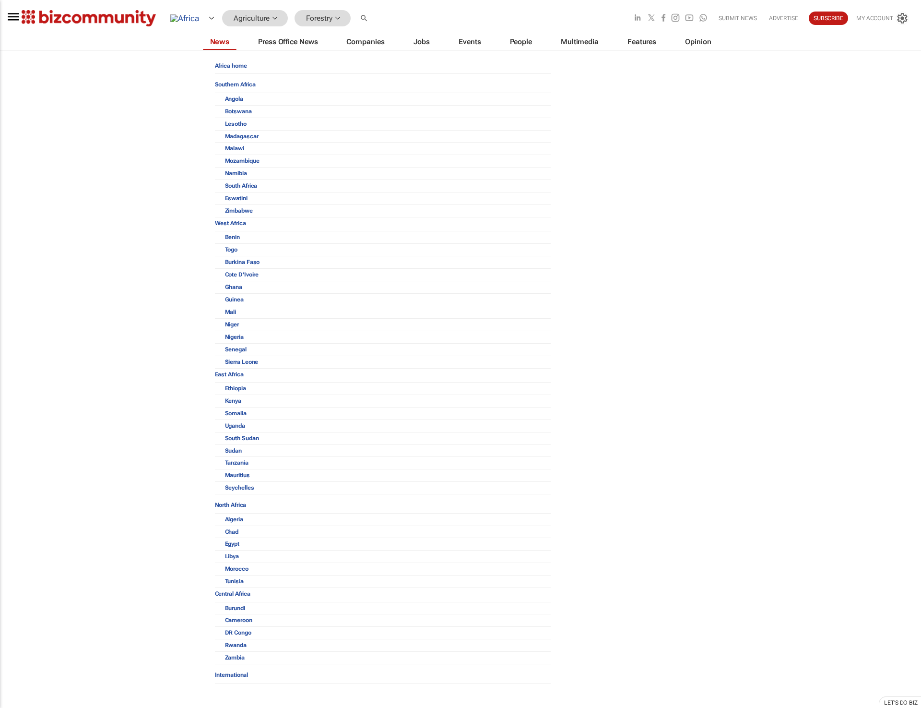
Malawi (234, 148)
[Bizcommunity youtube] (689, 18)
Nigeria (234, 337)
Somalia (236, 413)
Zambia (235, 657)
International (231, 675)
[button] (365, 18)
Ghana (234, 287)
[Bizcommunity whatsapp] (703, 18)
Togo (231, 249)
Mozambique (242, 160)
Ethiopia (235, 388)
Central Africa (233, 593)
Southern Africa (235, 84)
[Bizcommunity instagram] (675, 18)
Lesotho (236, 123)
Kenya (233, 400)
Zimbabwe (239, 210)
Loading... (18, 703)
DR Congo (238, 632)
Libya (232, 556)
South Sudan (242, 438)
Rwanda (236, 645)
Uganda (235, 425)
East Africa (229, 374)
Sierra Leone (242, 362)
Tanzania (236, 462)
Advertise (783, 18)
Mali (230, 312)
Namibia (236, 173)
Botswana (238, 111)
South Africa (241, 185)
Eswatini (236, 198)
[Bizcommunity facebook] (663, 18)
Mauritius (237, 475)
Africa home (231, 65)
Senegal (236, 349)
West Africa (230, 223)
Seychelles (239, 487)
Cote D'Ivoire (242, 274)
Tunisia (234, 581)
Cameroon (238, 620)
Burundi (235, 608)
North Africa (231, 505)
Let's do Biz (901, 702)
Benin (232, 237)
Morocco (236, 568)
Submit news (738, 18)
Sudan (233, 450)
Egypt (232, 543)
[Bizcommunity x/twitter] (651, 18)
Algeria (234, 519)
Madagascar (242, 136)
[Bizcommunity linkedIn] (637, 18)
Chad (232, 531)
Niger (232, 324)
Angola (234, 99)
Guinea (234, 299)
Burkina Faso (242, 262)
